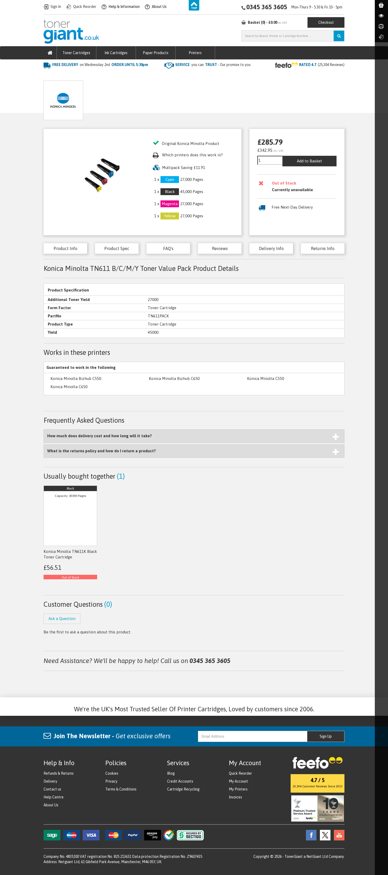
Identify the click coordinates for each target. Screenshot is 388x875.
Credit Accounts (180, 781)
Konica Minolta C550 (265, 378)
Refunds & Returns (59, 773)
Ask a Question (158, 98)
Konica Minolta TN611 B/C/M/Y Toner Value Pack (176, 75)
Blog (171, 773)
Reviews (220, 248)
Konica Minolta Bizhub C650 (174, 378)
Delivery (50, 781)
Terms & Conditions (120, 789)
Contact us (52, 789)
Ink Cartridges (116, 53)
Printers (195, 53)
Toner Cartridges (76, 53)
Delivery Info (271, 248)
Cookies (111, 773)
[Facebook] (309, 835)
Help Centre (54, 797)
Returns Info (322, 248)
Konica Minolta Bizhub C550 (75, 378)
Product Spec (116, 248)
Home (49, 75)
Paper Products (155, 53)
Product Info (65, 248)
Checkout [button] (326, 22)
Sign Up (326, 736)
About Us (51, 805)
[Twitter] (323, 835)
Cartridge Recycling (183, 789)
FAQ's (168, 248)
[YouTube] (337, 835)
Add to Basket (309, 161)
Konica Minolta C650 (68, 386)
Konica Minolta (112, 75)
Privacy (111, 781)
